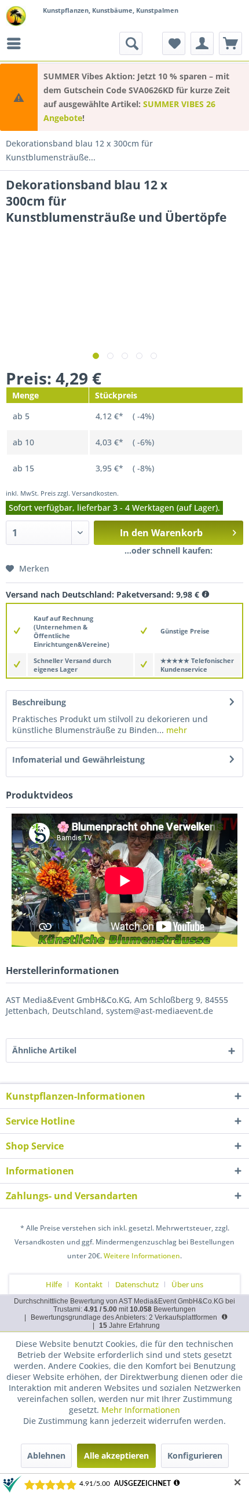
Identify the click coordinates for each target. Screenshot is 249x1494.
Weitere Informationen (142, 1256)
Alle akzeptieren (116, 1455)
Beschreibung (39, 702)
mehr (175, 729)
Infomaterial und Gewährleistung (78, 759)
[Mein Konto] (202, 43)
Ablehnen (46, 1455)
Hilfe (54, 1284)
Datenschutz (137, 1284)
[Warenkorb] (230, 43)
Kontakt (88, 1284)
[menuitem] (17, 43)
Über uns (187, 1284)
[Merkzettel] (173, 43)
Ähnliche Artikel (44, 1050)
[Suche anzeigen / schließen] (130, 43)
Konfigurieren (194, 1455)
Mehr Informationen (140, 1409)
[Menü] (17, 43)
